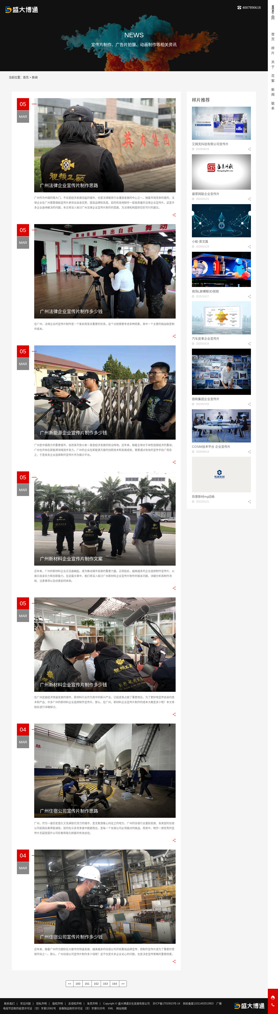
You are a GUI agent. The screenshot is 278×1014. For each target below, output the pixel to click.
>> (123, 983)
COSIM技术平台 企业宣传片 (211, 446)
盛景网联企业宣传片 (205, 194)
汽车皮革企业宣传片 (205, 338)
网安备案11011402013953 (198, 1003)
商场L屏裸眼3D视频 (205, 291)
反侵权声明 (75, 1003)
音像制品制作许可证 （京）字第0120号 (82, 1008)
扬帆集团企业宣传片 (205, 399)
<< (69, 983)
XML (110, 1008)
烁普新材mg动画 (203, 496)
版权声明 (57, 1003)
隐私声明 (41, 1003)
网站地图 (121, 1008)
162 (96, 983)
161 (87, 983)
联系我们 (9, 1003)
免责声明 (92, 1003)
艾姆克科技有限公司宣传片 (210, 144)
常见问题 (25, 1003)
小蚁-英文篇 (200, 241)
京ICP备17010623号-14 (166, 1003)
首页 (26, 77)
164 (114, 983)
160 (78, 983)
